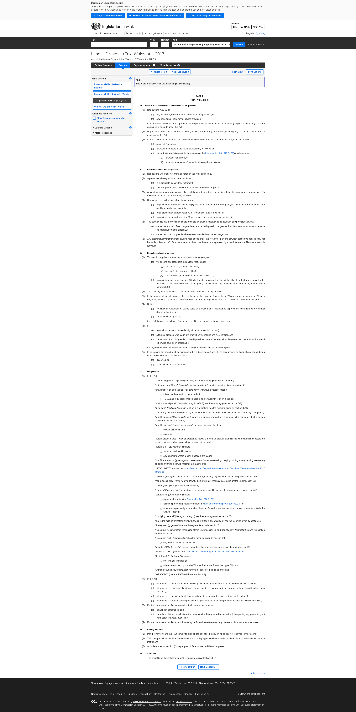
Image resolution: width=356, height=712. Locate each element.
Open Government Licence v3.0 (146, 701)
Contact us (159, 694)
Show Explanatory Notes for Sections (111, 120)
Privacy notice (175, 694)
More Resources (168, 65)
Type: (174, 39)
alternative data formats (141, 683)
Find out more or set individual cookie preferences (157, 15)
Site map (132, 694)
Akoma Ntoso (206, 683)
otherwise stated (184, 701)
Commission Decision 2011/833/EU (138, 705)
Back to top (259, 673)
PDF (190, 683)
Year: (152, 39)
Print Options (254, 72)
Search (239, 44)
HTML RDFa (219, 683)
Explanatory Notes (143, 65)
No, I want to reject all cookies (206, 15)
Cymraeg (260, 33)
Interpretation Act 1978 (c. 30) (219, 153)
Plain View (237, 72)
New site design (99, 694)
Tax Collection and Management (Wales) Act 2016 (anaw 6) (214, 551)
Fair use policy (202, 694)
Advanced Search (256, 44)
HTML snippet (179, 683)
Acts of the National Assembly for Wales (111, 59)
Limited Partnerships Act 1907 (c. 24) (222, 504)
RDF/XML (231, 683)
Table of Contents (103, 65)
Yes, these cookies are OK (109, 15)
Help (111, 694)
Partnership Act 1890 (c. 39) (200, 499)
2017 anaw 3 (140, 59)
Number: (165, 39)
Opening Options (102, 127)
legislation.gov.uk (114, 23)
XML (195, 683)
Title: (93, 39)
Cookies (188, 694)
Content (123, 65)
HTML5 (168, 683)
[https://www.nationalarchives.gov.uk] (248, 24)
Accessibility (145, 694)
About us (121, 694)
